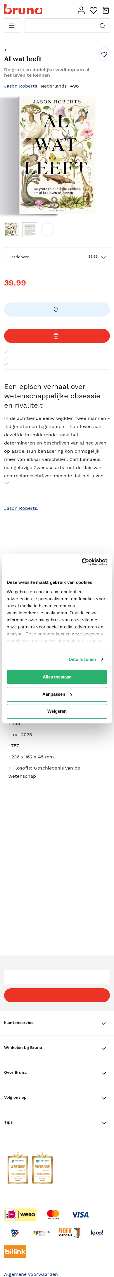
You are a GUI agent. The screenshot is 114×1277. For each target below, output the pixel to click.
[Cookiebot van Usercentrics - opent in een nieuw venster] (82, 562)
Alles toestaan (57, 676)
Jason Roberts (20, 86)
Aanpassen (53, 694)
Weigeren (57, 711)
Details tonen (82, 659)
